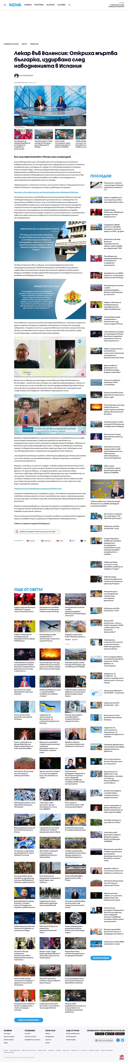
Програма (39, 5)
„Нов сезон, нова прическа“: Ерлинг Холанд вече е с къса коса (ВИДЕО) (48, 806)
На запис (50, 5)
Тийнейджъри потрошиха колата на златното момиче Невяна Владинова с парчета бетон (113, 644)
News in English (71, 1039)
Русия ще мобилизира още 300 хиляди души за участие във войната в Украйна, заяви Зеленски (24, 879)
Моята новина (9, 1039)
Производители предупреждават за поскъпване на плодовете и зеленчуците (113, 260)
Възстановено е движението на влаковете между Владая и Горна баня (112, 369)
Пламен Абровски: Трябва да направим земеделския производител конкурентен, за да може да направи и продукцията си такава (112, 546)
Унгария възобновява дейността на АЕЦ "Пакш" (74, 878)
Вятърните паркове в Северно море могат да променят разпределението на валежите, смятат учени (50, 747)
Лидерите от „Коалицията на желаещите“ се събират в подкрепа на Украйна (49, 719)
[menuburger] (5, 5)
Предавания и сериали (32, 1039)
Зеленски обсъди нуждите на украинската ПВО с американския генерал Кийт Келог (24, 955)
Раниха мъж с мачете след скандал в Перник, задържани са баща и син (114, 186)
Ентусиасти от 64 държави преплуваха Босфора (23, 717)
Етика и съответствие (107, 1050)
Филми (47, 1043)
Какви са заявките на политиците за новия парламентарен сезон (113, 200)
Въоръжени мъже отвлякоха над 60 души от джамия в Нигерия (75, 953)
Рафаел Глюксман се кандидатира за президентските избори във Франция (24, 638)
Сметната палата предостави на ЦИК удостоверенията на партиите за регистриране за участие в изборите (113, 452)
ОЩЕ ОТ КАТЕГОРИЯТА (28, 1020)
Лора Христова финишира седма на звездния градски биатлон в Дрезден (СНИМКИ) (112, 836)
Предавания (49, 1036)
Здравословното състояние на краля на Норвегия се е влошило (74, 744)
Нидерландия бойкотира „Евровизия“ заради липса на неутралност (24, 609)
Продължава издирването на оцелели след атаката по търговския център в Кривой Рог (75, 1008)
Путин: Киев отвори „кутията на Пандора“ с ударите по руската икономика (24, 982)
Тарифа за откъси (42, 1050)
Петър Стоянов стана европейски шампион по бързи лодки (114, 395)
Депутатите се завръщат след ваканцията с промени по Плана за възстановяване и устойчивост (113, 777)
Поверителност (75, 1050)
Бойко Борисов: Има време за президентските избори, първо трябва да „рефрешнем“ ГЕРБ (113, 243)
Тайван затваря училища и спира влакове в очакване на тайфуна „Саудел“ (50, 693)
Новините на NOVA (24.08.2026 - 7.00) (111, 704)
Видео (6, 1043)
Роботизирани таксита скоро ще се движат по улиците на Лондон (24, 928)
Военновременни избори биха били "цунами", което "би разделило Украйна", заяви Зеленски (24, 904)
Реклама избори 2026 (15, 1050)
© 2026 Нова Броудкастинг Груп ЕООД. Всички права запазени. (19, 1057)
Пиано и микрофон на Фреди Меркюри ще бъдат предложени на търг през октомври (23, 745)
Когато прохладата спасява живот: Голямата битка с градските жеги (73, 718)
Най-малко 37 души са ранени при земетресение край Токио (49, 929)
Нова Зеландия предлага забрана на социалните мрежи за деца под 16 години (75, 693)
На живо (61, 5)
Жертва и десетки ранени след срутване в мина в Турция (50, 981)
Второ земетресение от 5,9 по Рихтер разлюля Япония (24, 830)
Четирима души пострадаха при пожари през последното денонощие (111, 596)
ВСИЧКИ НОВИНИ (101, 958)
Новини (27, 5)
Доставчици (51, 1050)
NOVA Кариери (71, 1036)
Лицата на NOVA (30, 1036)
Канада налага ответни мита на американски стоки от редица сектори (24, 1007)
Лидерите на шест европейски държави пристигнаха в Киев (48, 903)
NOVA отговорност (73, 1033)
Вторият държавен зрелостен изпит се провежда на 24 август (114, 931)
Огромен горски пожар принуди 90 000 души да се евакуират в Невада (75, 665)
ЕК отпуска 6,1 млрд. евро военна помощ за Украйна (23, 692)
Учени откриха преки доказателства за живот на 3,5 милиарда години (74, 929)
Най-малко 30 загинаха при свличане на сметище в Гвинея (23, 773)
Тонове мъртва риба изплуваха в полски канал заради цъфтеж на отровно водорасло (75, 854)
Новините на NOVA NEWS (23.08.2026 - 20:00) (114, 943)
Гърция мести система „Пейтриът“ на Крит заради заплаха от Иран (50, 830)
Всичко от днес (9, 1036)
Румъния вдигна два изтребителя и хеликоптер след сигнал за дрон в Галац (50, 638)
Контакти (58, 1050)
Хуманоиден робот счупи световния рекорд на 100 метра (24, 805)
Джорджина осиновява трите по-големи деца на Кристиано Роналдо (49, 609)
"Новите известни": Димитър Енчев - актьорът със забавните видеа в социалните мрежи (105, 503)
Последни (7, 1033)
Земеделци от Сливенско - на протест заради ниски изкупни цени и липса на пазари (114, 678)
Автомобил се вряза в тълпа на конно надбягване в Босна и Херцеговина (49, 854)
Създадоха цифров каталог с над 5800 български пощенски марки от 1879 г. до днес (114, 228)
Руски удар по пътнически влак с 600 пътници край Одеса (74, 805)
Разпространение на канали (29, 1050)
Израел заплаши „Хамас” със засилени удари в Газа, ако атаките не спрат (50, 774)
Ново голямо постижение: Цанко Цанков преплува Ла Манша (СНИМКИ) (112, 469)
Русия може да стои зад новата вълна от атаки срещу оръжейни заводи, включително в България (50, 666)
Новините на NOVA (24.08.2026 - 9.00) (111, 527)
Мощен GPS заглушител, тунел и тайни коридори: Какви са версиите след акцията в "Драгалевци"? (113, 626)
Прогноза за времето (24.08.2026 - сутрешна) (114, 692)
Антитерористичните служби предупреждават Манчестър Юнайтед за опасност (75, 611)
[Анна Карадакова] (16, 75)
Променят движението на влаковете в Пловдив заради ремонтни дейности (114, 748)
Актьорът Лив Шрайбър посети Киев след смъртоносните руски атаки (75, 904)
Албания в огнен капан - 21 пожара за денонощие (75, 829)
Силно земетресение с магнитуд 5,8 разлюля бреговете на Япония (74, 981)
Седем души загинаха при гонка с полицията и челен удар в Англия (50, 1006)
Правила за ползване (94, 1050)
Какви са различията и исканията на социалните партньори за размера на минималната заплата (114, 353)
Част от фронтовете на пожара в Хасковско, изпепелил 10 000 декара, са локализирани (114, 661)
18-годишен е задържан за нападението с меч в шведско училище (24, 853)
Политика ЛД (84, 1050)
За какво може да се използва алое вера (112, 821)
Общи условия (66, 1050)
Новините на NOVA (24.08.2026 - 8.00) (111, 609)
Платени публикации (9, 1052)
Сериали (48, 1039)
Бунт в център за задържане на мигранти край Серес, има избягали (50, 879)
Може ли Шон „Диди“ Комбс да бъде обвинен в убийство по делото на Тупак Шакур (50, 954)
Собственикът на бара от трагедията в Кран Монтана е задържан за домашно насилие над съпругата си (24, 667)
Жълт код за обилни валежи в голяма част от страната (113, 761)
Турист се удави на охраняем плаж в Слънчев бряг (112, 382)
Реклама (6, 1050)
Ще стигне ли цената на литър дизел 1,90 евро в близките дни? (113, 516)
